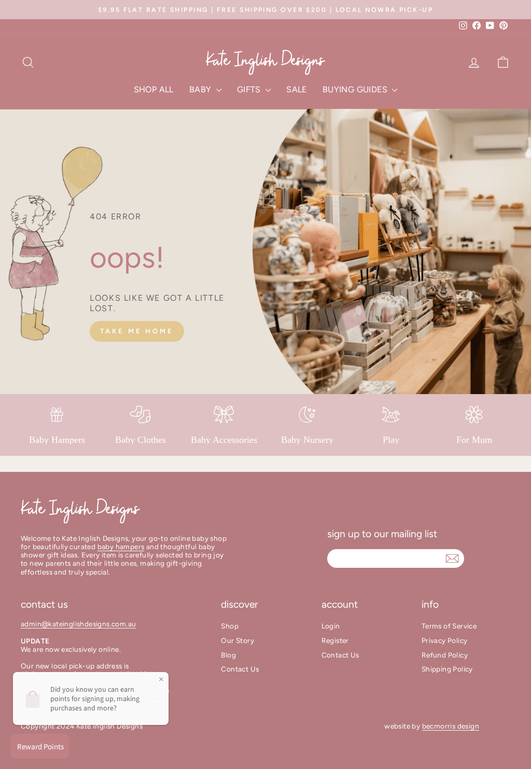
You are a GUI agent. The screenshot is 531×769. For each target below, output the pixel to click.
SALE (296, 89)
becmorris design (450, 726)
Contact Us (240, 669)
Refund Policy (445, 655)
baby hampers (121, 546)
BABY (201, 89)
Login (331, 626)
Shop (230, 626)
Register (335, 640)
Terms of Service (449, 626)
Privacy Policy (445, 640)
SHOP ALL (154, 89)
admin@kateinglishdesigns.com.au (78, 624)
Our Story (237, 640)
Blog (228, 655)
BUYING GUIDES (356, 89)
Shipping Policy (447, 669)
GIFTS (250, 89)
